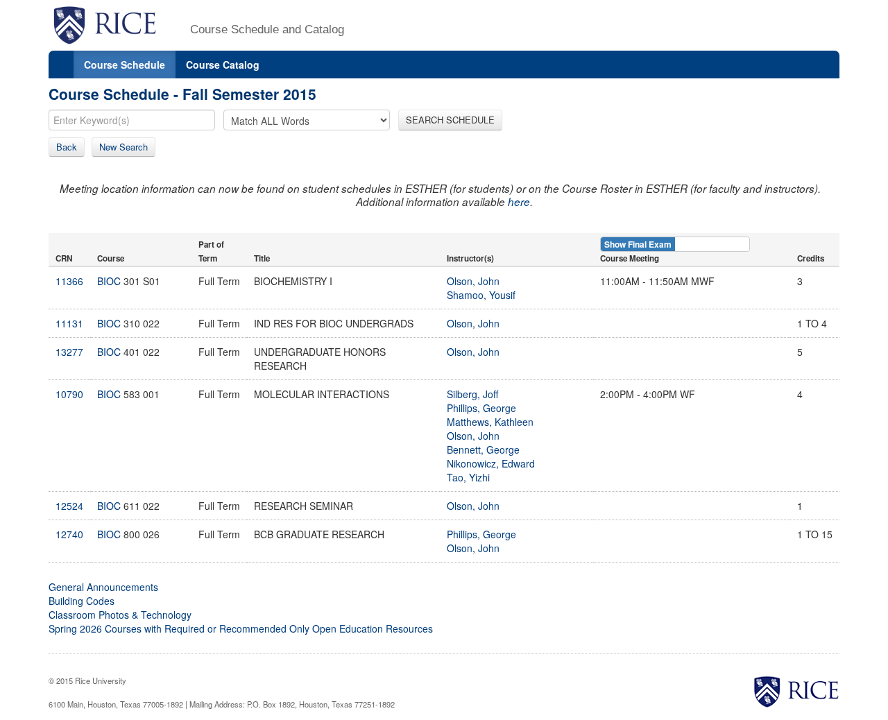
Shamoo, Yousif (481, 295)
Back (66, 146)
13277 (69, 352)
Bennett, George (483, 449)
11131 (69, 323)
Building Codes (81, 601)
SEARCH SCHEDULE (450, 119)
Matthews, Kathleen (490, 422)
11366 (69, 281)
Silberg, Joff (472, 394)
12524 (69, 506)
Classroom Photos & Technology (120, 615)
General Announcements (103, 587)
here (519, 201)
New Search (123, 146)
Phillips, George (481, 408)
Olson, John (473, 281)
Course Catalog (222, 64)
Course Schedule (124, 64)
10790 (69, 394)
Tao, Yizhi (468, 477)
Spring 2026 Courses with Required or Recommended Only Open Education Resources (241, 628)
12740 (69, 534)
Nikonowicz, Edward (491, 463)
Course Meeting (629, 258)
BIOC (109, 281)
